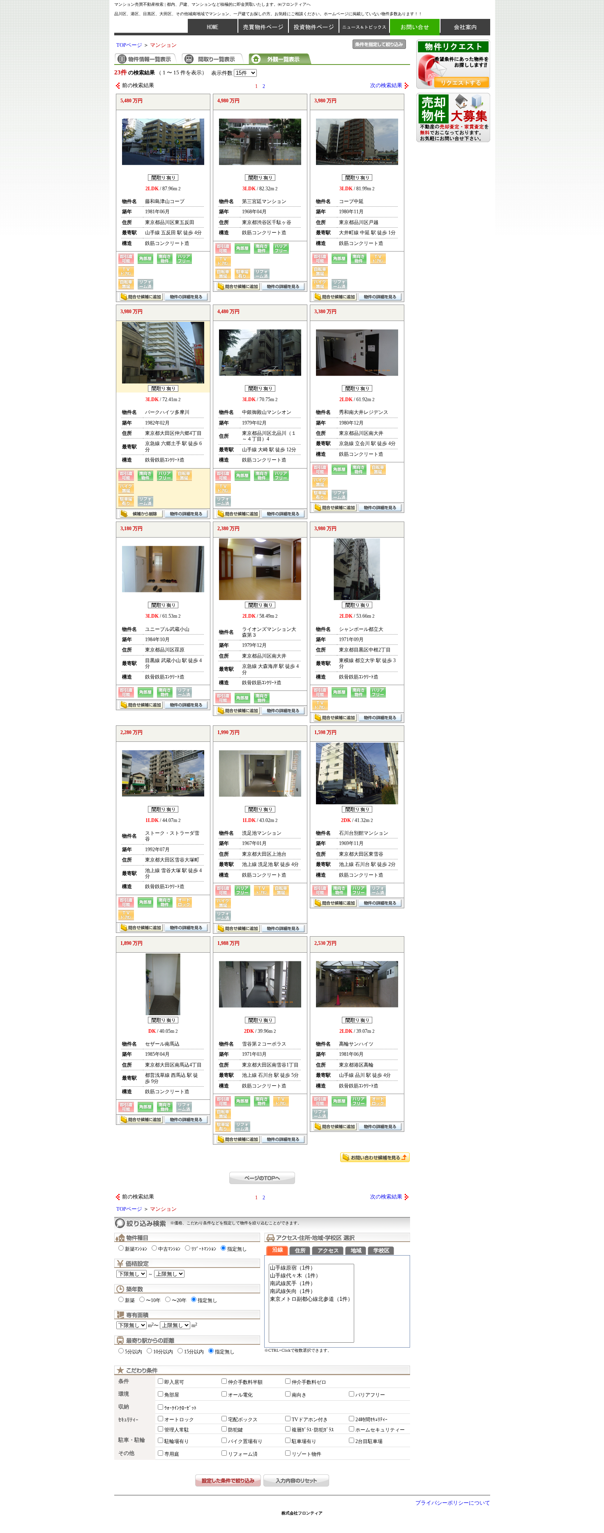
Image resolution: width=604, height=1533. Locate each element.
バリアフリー (370, 1394)
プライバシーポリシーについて (452, 1503)
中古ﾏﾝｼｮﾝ (169, 1249)
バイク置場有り (245, 1441)
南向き (299, 1394)
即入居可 (174, 1382)
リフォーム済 (243, 1454)
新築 (130, 1300)
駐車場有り (304, 1441)
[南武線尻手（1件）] (311, 1284)
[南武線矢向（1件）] (311, 1291)
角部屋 (171, 1394)
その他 (126, 1453)
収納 (123, 1407)
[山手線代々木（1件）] (311, 1276)
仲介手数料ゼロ (309, 1382)
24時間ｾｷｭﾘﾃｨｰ (371, 1419)
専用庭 (171, 1454)
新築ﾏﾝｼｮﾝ (136, 1249)
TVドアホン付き (310, 1419)
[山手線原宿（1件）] (311, 1268)
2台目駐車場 (369, 1441)
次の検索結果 (386, 85)
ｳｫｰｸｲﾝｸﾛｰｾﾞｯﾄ (180, 1408)
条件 (123, 1381)
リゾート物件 (306, 1454)
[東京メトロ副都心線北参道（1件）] (311, 1299)
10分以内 (163, 1351)
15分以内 (194, 1351)
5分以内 (133, 1351)
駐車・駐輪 (131, 1440)
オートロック (179, 1419)
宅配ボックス (243, 1419)
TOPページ (129, 45)
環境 (123, 1394)
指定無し (237, 1249)
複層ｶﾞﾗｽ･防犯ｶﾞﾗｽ (313, 1429)
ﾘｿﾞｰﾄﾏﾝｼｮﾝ (203, 1249)
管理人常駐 (176, 1429)
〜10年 (153, 1300)
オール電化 (240, 1394)
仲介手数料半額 (245, 1382)
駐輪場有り (176, 1441)
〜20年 (179, 1300)
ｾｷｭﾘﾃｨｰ (128, 1420)
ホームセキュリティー (380, 1429)
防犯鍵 (235, 1429)
